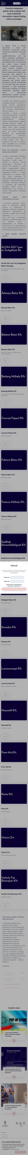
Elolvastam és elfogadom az (14, 584)
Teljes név (6, 581)
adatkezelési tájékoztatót (14, 586)
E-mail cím (6, 577)
